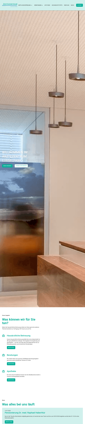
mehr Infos (11, 347)
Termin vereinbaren (21, 165)
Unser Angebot (7, 165)
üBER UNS (66, 5)
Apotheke (47, 5)
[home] (9, 5)
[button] (25, 5)
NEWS (72, 5)
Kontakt (79, 5)
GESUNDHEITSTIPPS (57, 5)
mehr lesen (9, 421)
